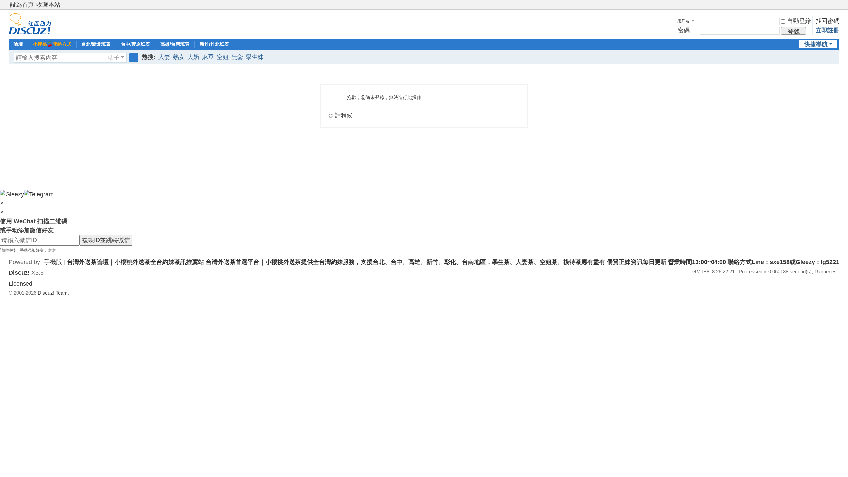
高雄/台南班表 (174, 44)
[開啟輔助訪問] (830, 5)
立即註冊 (827, 30)
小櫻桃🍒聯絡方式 (52, 44)
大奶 (193, 57)
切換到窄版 (836, 7)
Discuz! (19, 272)
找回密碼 (827, 21)
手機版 (53, 262)
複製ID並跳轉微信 (106, 240)
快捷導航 (816, 44)
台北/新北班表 (96, 44)
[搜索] (133, 57)
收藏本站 (48, 4)
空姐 (223, 57)
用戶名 (683, 21)
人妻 (164, 57)
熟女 (179, 57)
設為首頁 (22, 4)
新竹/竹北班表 (214, 44)
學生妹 (255, 57)
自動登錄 (799, 21)
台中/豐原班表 (135, 44)
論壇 (18, 44)
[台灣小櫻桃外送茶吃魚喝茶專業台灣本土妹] (30, 23)
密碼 (684, 30)
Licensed (20, 283)
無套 (237, 57)
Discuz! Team (53, 293)
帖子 (114, 57)
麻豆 (208, 57)
